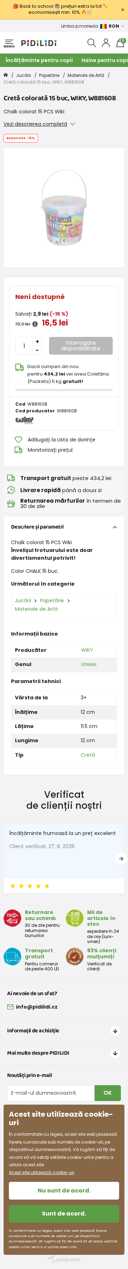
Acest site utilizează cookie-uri (41, 1172)
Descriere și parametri (37, 527)
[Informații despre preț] (35, 324)
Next (121, 858)
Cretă (88, 754)
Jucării (23, 75)
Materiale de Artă (86, 75)
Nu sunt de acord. (64, 1190)
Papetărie (49, 75)
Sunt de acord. (64, 1213)
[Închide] (122, 9)
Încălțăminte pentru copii (39, 60)
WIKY (87, 650)
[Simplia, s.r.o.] (64, 1259)
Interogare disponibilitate (80, 345)
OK (107, 1093)
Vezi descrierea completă (35, 124)
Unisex (89, 664)
